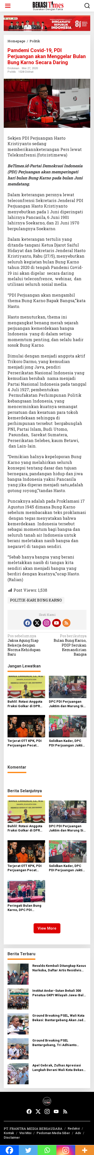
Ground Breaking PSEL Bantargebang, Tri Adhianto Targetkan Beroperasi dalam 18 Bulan (57, 1043)
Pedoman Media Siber (53, 1133)
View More (47, 928)
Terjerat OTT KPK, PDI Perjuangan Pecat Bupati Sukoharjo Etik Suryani (25, 743)
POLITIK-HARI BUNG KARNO (36, 600)
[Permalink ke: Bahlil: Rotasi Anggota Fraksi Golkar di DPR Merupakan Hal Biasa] (26, 686)
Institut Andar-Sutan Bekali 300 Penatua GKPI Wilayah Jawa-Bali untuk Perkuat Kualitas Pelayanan (59, 993)
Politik (12, 71)
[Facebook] (28, 623)
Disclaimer (12, 1137)
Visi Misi (25, 1133)
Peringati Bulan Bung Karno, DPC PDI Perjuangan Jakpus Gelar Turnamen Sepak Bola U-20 (26, 908)
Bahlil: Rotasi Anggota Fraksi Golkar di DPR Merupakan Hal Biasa (25, 704)
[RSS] (66, 623)
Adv (78, 1133)
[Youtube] (56, 623)
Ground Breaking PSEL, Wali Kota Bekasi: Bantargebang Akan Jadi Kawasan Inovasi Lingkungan (58, 1018)
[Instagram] (47, 623)
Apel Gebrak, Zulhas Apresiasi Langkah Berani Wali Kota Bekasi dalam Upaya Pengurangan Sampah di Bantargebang (58, 1067)
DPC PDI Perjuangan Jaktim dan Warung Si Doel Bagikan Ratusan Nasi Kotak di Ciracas (66, 704)
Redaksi (74, 1128)
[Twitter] (37, 623)
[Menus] (8, 6)
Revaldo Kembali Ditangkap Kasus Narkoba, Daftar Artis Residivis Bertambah (59, 968)
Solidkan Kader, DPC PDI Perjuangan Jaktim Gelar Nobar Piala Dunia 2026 (67, 743)
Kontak (9, 1133)
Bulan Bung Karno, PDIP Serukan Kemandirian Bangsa (70, 645)
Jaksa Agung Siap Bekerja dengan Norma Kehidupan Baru (24, 645)
